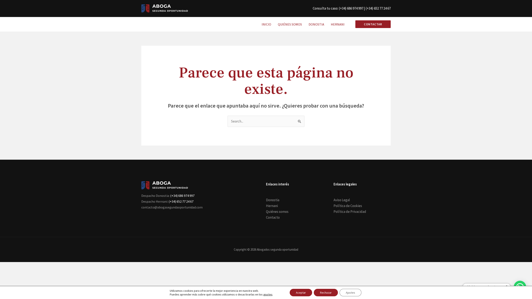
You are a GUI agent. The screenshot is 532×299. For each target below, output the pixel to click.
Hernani (338, 24)
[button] (371, 24)
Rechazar (326, 292)
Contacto (273, 217)
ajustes (267, 294)
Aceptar (301, 292)
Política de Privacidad (350, 211)
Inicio (266, 24)
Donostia (316, 24)
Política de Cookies (348, 205)
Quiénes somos (290, 24)
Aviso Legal (342, 200)
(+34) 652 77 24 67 (378, 8)
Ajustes (350, 292)
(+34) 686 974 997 (351, 8)
